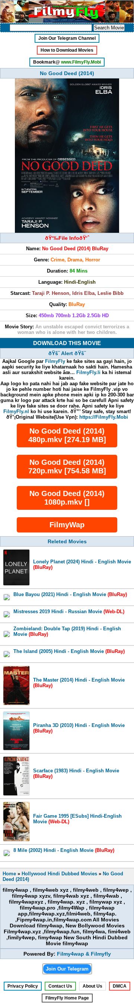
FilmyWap (67, 525)
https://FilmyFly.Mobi (103, 417)
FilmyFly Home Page (67, 998)
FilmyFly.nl (16, 411)
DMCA (120, 986)
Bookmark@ (67, 62)
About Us (92, 986)
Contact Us (60, 986)
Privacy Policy (22, 986)
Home (9, 873)
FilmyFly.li (88, 372)
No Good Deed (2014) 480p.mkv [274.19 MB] (67, 435)
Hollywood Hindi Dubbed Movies (59, 873)
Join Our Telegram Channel (67, 38)
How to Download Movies (67, 50)
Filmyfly (101, 954)
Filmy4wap (70, 954)
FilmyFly (55, 361)
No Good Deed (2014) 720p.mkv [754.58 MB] (67, 466)
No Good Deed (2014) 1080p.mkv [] (67, 497)
